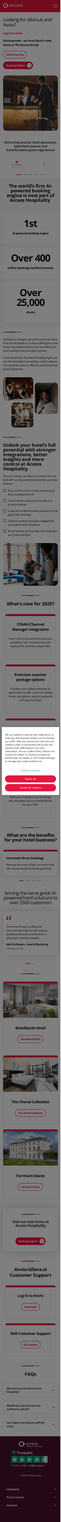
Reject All (29, 778)
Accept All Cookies (29, 787)
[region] (29, 761)
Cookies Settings (29, 770)
